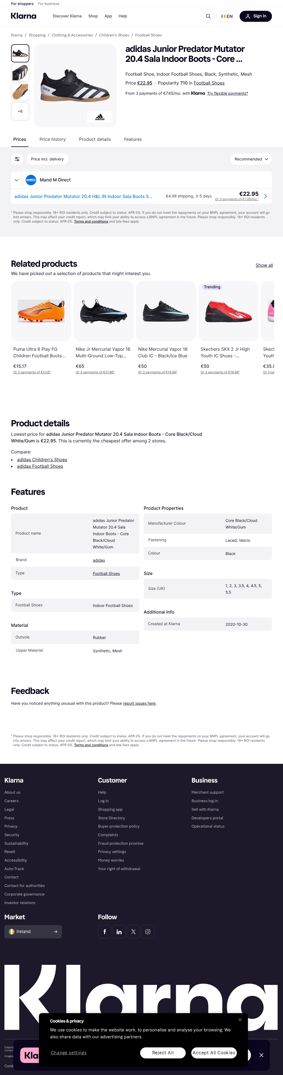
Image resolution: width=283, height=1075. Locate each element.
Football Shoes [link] (148, 35)
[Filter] (17, 159)
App (108, 16)
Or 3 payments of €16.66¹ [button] (157, 372)
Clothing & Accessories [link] (72, 35)
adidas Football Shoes (40, 466)
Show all (264, 265)
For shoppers (22, 4)
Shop (93, 16)
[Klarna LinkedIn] (119, 931)
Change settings (69, 1053)
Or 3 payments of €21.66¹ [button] (95, 372)
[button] (226, 16)
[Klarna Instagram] (147, 931)
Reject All (163, 1052)
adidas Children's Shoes (42, 459)
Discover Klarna (67, 16)
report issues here (139, 703)
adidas (99, 560)
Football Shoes (209, 83)
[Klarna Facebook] (104, 931)
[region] (143, 1040)
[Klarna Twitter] (133, 931)
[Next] (264, 327)
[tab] (19, 139)
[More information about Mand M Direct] (16, 180)
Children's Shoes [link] (114, 35)
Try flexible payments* (227, 93)
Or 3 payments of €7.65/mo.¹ (237, 199)
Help (123, 16)
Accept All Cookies (214, 1052)
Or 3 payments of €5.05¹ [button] (32, 372)
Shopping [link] (37, 35)
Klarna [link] (16, 35)
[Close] (240, 1020)
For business (49, 4)
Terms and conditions (91, 221)
